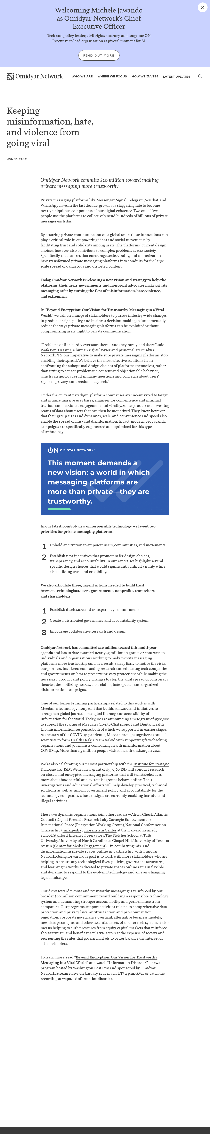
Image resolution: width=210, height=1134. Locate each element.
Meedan (48, 708)
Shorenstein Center (100, 830)
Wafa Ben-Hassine (56, 350)
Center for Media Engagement (79, 846)
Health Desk (81, 740)
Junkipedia (72, 830)
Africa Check (142, 814)
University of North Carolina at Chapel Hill (95, 840)
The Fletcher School (122, 835)
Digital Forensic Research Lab (81, 819)
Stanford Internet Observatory (78, 835)
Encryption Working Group (99, 824)
